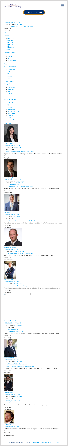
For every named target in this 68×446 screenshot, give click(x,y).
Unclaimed (11, 120)
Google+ (11, 43)
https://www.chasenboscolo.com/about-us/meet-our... (21, 253)
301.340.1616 (18, 284)
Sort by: (10, 66)
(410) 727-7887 (19, 182)
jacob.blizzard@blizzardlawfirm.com (16, 364)
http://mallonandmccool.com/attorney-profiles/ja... (20, 186)
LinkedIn (11, 47)
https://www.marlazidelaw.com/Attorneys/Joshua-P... (21, 221)
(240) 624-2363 (19, 251)
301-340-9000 (18, 396)
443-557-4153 (18, 216)
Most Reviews (12, 113)
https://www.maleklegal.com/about (16, 403)
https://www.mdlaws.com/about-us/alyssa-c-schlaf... (20, 151)
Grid (10, 123)
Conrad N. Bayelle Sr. (10, 321)
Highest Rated (11, 115)
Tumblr (11, 45)
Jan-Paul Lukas (8, 424)
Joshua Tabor (7, 212)
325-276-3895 (18, 362)
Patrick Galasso (8, 279)
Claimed (10, 117)
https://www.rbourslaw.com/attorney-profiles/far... (20, 26)
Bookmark (8, 33)
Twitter (11, 40)
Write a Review (9, 81)
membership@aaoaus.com (47, 442)
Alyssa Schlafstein (9, 143)
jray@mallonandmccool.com (14, 184)
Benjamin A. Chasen (10, 247)
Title (9, 74)
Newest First (11, 69)
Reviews (10, 56)
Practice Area (11, 109)
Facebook (12, 38)
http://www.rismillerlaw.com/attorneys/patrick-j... (19, 286)
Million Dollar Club (13, 111)
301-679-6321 (18, 325)
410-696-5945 (18, 147)
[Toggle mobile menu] (63, 6)
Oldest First (11, 72)
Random (10, 76)
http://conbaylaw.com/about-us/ (15, 331)
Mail (10, 49)
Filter (5, 64)
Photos (9, 58)
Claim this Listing (10, 52)
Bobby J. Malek (8, 392)
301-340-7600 (18, 24)
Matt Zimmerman (9, 357)
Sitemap (57, 442)
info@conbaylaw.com (12, 329)
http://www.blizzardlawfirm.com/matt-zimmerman (20, 366)
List (6, 123)
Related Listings (12, 60)
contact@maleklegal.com (13, 400)
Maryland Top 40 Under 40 (13, 22)
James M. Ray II (8, 178)
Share (7, 35)
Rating (9, 78)
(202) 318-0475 (36, 442)
